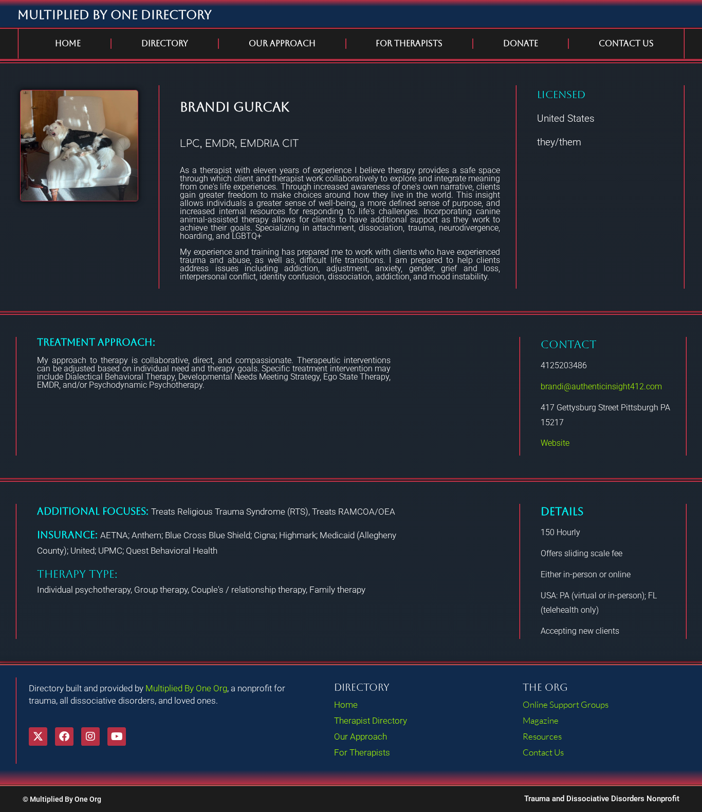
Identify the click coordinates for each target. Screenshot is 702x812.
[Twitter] (38, 736)
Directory (164, 43)
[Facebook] (64, 736)
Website (555, 443)
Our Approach (282, 43)
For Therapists (409, 43)
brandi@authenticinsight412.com (601, 386)
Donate (520, 43)
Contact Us (626, 43)
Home (68, 43)
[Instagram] (90, 736)
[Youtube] (116, 736)
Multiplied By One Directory (114, 15)
